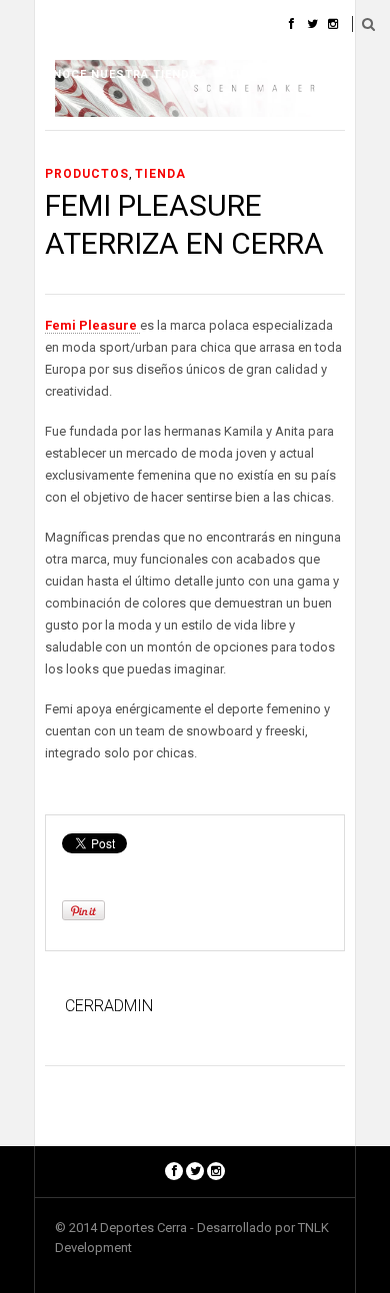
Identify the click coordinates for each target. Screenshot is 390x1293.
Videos (139, 24)
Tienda (160, 174)
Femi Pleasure (92, 325)
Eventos (63, 124)
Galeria (60, 24)
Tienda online (275, 74)
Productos (87, 174)
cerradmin (109, 1005)
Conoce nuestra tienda (116, 74)
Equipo (215, 24)
